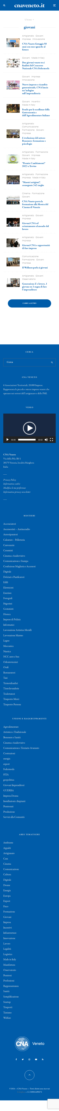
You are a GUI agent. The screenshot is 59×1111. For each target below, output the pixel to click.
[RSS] (42, 1059)
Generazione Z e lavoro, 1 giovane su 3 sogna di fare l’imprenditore (34, 286)
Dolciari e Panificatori (13, 577)
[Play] (7, 439)
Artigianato (28, 35)
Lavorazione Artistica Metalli (17, 630)
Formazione (28, 130)
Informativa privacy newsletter (16, 492)
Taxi (5, 678)
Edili (5, 582)
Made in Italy (38, 57)
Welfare (7, 1018)
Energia (7, 890)
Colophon (21, 1092)
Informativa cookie (11, 484)
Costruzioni (9, 753)
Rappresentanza (11, 986)
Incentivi (35, 101)
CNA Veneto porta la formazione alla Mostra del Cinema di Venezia (35, 204)
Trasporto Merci (11, 699)
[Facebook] (16, 1059)
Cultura (7, 874)
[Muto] (46, 439)
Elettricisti (8, 588)
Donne (6, 885)
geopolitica (8, 780)
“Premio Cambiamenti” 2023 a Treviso (33, 165)
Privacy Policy (9, 480)
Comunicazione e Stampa (15, 561)
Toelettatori (9, 694)
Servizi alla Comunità (13, 817)
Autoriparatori (10, 534)
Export (6, 901)
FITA (6, 775)
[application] (29, 428)
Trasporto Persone (12, 704)
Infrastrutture (9, 933)
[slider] (27, 439)
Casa (5, 859)
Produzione (9, 812)
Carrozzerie (8, 545)
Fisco (5, 906)
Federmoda (8, 769)
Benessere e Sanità (11, 737)
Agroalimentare (11, 727)
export (6, 764)
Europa (6, 896)
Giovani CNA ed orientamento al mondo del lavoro (35, 226)
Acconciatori (9, 524)
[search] (52, 362)
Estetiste (7, 593)
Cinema (26, 193)
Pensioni (7, 975)
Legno (6, 641)
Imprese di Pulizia (11, 619)
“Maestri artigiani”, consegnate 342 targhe (33, 184)
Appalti (7, 848)
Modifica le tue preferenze (14, 488)
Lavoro (6, 944)
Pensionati (8, 806)
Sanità (6, 991)
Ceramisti (8, 550)
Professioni (8, 981)
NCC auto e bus (11, 657)
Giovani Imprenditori (13, 785)
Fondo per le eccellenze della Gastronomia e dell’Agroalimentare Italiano (36, 112)
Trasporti (7, 1007)
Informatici (8, 625)
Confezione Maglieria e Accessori (19, 566)
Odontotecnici (10, 662)
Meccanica (8, 646)
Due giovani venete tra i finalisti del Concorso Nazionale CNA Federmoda (35, 65)
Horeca (6, 614)
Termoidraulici (10, 683)
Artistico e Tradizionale (14, 732)
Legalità (7, 949)
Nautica (7, 651)
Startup (7, 1002)
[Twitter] (22, 1059)
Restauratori (9, 673)
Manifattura (9, 965)
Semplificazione (11, 997)
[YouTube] (36, 1059)
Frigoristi (7, 604)
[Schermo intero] (51, 439)
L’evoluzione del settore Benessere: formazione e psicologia (34, 141)
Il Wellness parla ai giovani (35, 267)
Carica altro (29, 303)
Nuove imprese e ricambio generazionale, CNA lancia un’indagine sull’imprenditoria (35, 89)
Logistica (7, 954)
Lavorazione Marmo (13, 635)
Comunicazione (30, 126)
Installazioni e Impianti (14, 801)
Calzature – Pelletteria (14, 540)
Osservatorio (29, 279)
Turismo (7, 1013)
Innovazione (38, 39)
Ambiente (8, 843)
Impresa (26, 39)
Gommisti (8, 609)
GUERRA (8, 790)
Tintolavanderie (11, 688)
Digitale (7, 572)
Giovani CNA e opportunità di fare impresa (36, 247)
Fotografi (7, 598)
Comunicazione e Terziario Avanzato (21, 748)
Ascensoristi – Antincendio (16, 529)
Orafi (6, 667)
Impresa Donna (10, 796)
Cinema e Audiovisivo (14, 556)
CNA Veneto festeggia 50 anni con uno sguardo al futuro (34, 46)
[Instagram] (29, 1059)
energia (6, 759)
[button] (29, 428)
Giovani (39, 35)
